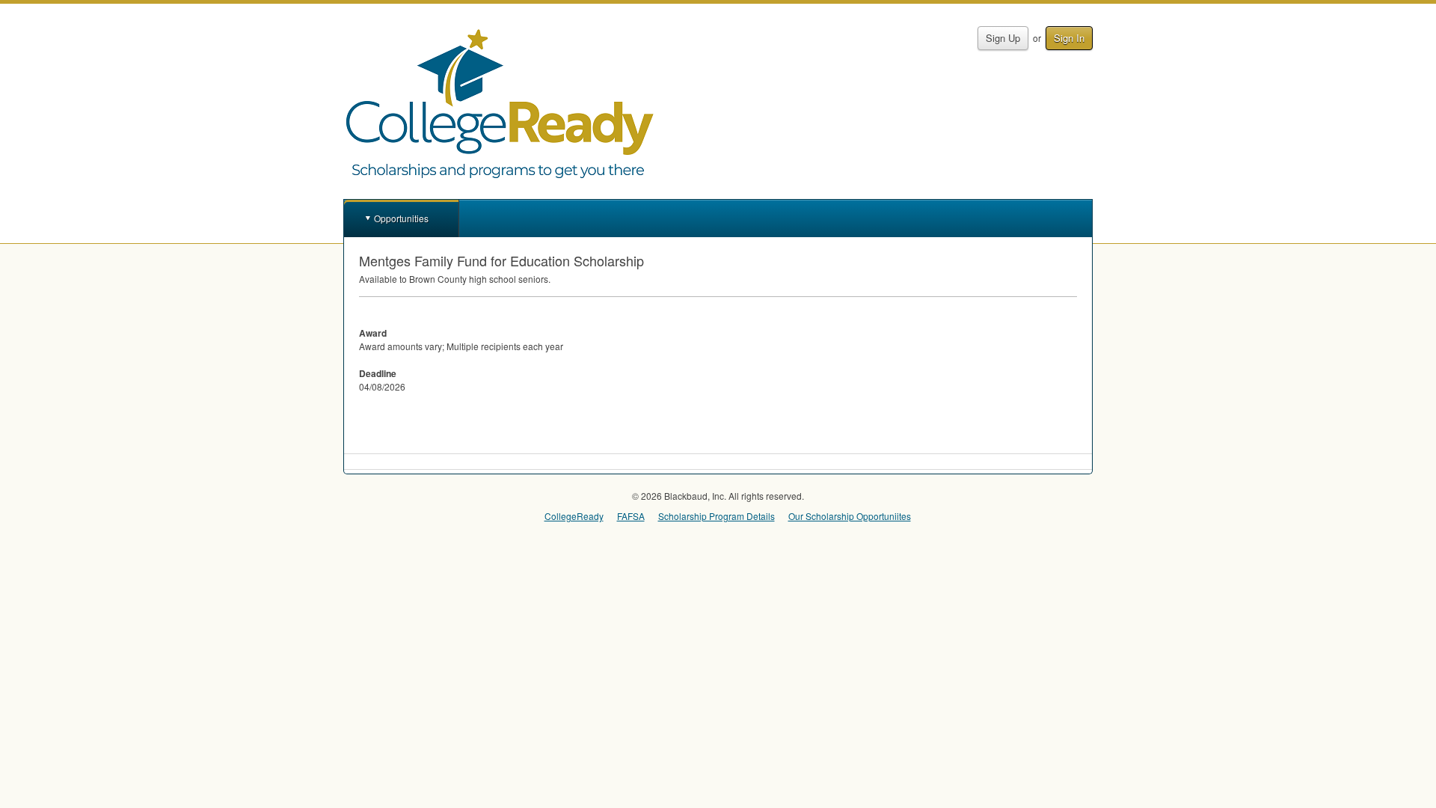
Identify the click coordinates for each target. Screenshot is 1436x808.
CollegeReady (574, 515)
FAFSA (631, 515)
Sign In (1069, 38)
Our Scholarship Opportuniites (849, 515)
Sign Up (1003, 38)
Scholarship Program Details (716, 515)
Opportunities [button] (401, 218)
